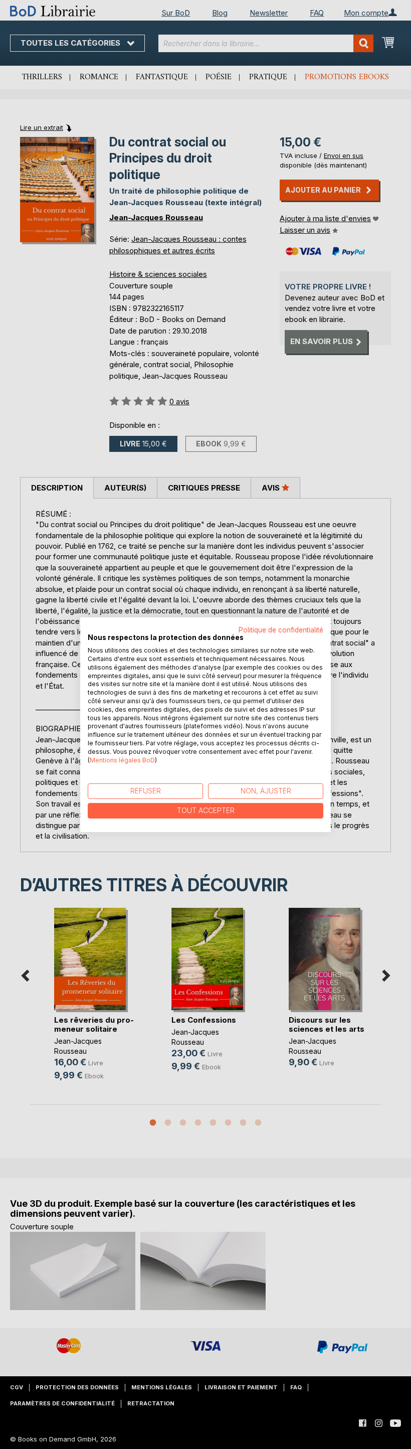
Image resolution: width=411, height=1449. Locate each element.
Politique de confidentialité (281, 629)
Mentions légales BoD (122, 759)
